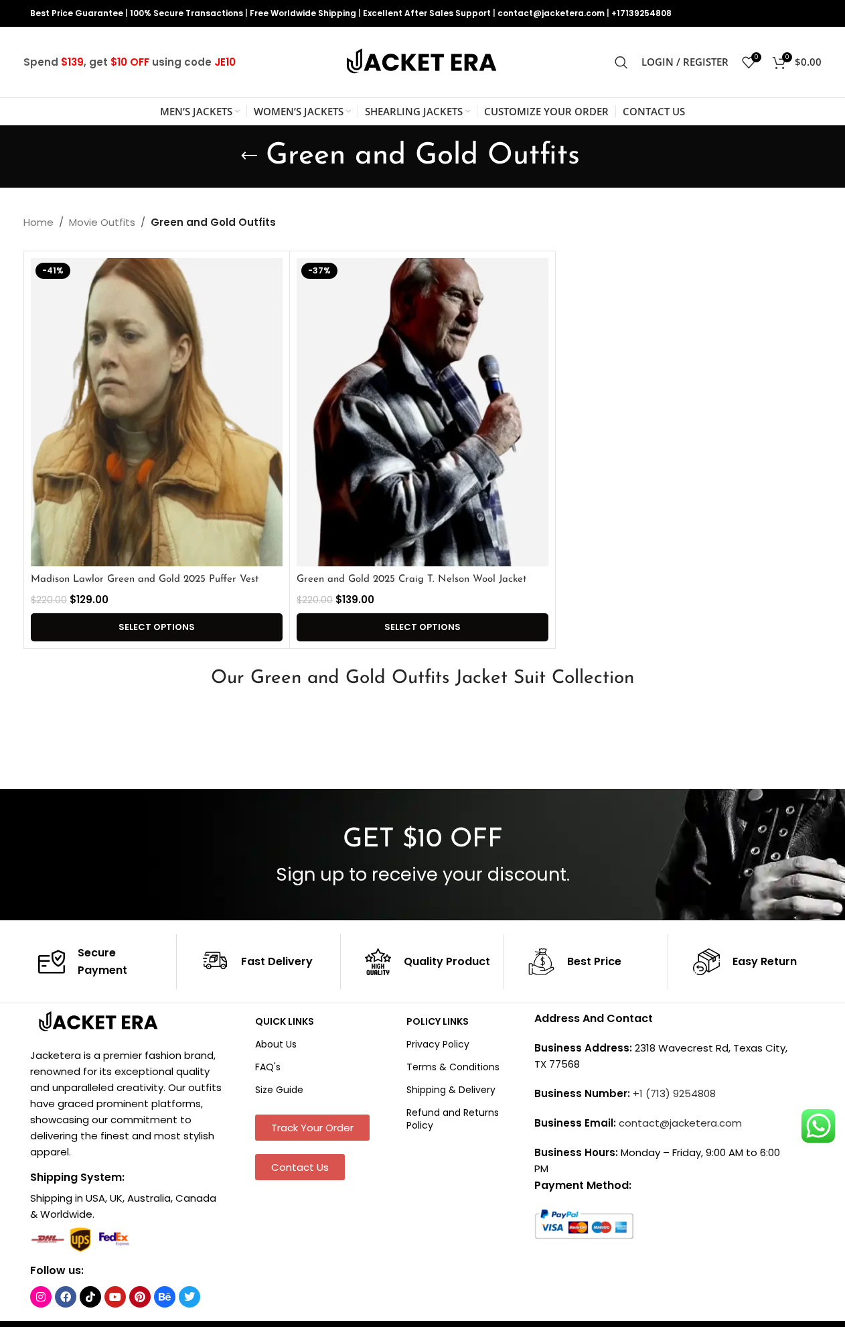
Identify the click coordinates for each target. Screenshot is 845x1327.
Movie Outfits (102, 222)
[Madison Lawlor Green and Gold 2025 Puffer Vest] (157, 412)
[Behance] (164, 1297)
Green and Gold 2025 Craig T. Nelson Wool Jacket (411, 579)
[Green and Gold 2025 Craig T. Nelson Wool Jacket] (422, 412)
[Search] (621, 62)
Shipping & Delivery (450, 1089)
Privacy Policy (437, 1044)
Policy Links (437, 1021)
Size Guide (279, 1089)
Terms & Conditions (453, 1067)
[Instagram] (41, 1297)
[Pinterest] (140, 1297)
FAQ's (268, 1067)
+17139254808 (641, 13)
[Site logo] (422, 61)
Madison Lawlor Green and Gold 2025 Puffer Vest (144, 579)
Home (38, 222)
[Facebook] (65, 1297)
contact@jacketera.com (551, 13)
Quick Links (284, 1021)
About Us (276, 1044)
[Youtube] (115, 1297)
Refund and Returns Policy (452, 1118)
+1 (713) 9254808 (674, 1093)
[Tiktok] (90, 1297)
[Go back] (249, 156)
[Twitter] (189, 1297)
